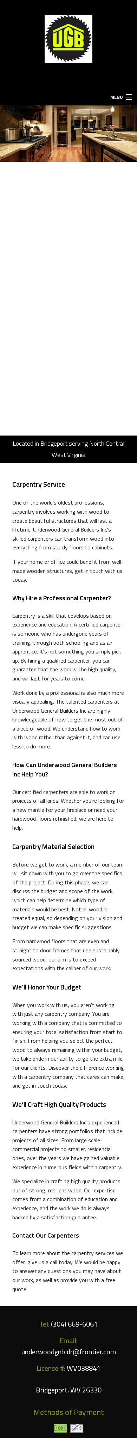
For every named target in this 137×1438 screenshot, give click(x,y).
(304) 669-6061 (69, 7)
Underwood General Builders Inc (62, 78)
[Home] (69, 38)
